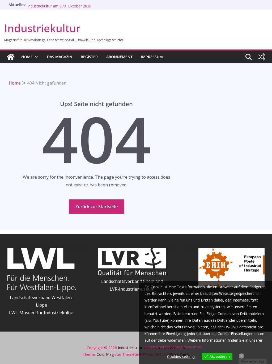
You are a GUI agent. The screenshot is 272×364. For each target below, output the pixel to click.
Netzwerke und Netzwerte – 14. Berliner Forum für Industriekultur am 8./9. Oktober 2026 (70, 6)
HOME (27, 56)
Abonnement (119, 56)
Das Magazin (59, 56)
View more (193, 346)
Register (89, 56)
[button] (36, 57)
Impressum (152, 56)
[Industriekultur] (10, 57)
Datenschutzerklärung (163, 346)
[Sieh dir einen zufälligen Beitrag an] (261, 57)
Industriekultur (42, 28)
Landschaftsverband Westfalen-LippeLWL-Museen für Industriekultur (41, 305)
